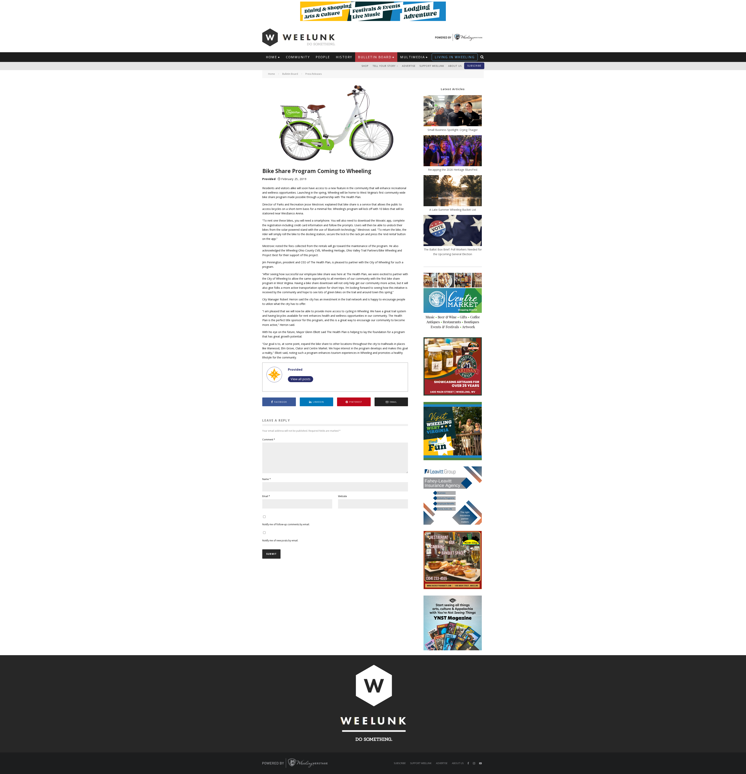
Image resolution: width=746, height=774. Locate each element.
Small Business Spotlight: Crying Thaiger (453, 130)
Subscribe (474, 65)
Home (271, 57)
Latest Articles (453, 89)
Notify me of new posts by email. (280, 540)
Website (342, 496)
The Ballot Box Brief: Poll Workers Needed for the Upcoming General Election (453, 252)
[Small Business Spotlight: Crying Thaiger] (453, 111)
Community (298, 57)
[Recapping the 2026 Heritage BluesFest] (453, 151)
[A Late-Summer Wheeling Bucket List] (453, 191)
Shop (365, 66)
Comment (268, 439)
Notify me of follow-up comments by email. (286, 524)
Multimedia (412, 57)
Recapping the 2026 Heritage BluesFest (453, 169)
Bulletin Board (374, 57)
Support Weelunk (431, 66)
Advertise (409, 66)
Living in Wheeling (455, 57)
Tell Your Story (384, 66)
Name (266, 479)
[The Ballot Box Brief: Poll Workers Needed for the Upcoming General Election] (453, 231)
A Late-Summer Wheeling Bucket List (452, 209)
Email (266, 496)
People (323, 57)
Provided (269, 179)
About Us (455, 66)
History (344, 57)
